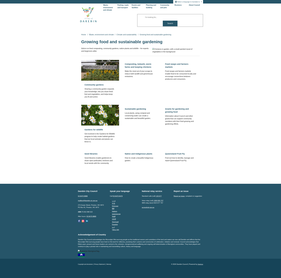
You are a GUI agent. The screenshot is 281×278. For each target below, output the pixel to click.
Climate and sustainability (126, 35)
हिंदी (113, 209)
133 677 (159, 196)
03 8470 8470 (118, 196)
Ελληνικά (115, 206)
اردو (113, 227)
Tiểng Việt (115, 230)
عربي (114, 201)
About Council (194, 5)
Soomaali (115, 222)
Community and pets (164, 6)
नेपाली (113, 216)
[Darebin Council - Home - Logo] (88, 14)
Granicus (200, 264)
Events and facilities (136, 6)
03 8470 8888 (83, 196)
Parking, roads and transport (123, 6)
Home (83, 35)
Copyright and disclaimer (85, 264)
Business (178, 5)
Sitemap (108, 264)
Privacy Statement (99, 264)
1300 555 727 (158, 200)
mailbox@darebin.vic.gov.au (87, 200)
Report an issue (179, 196)
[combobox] (188, 2)
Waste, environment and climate (101, 35)
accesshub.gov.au (148, 207)
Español (115, 224)
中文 (113, 203)
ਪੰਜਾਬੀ (114, 219)
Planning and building (151, 6)
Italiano (114, 211)
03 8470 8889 (91, 216)
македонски (116, 214)
